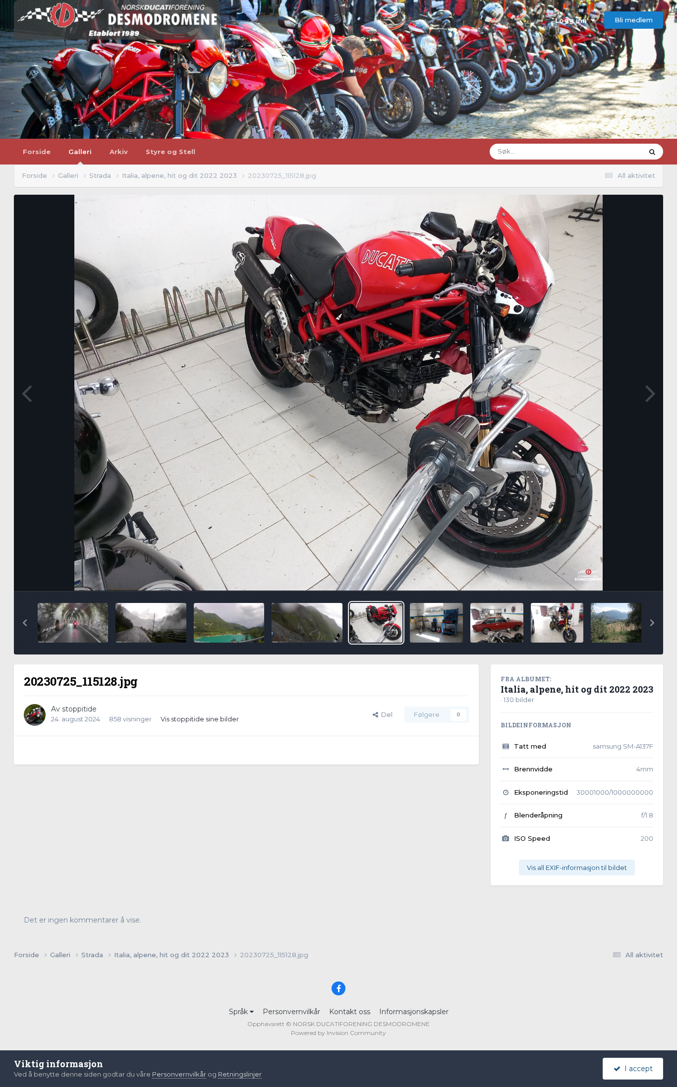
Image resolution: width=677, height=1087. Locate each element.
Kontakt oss (349, 1011)
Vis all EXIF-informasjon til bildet (577, 867)
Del (385, 714)
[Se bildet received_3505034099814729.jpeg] (73, 623)
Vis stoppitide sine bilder (200, 719)
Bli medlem (634, 20)
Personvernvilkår (291, 1011)
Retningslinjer (240, 1074)
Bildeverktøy (620, 573)
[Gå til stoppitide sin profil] (35, 715)
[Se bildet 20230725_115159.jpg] (496, 623)
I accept (637, 1068)
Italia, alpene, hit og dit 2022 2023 (577, 689)
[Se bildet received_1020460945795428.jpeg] (307, 623)
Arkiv (119, 152)
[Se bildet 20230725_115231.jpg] (557, 623)
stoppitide (79, 709)
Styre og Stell (170, 152)
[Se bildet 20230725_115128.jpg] (376, 623)
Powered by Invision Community (338, 1032)
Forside (37, 152)
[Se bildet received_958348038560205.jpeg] (229, 623)
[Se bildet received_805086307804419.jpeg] (150, 623)
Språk (239, 1011)
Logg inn (573, 20)
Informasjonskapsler (414, 1011)
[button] (25, 623)
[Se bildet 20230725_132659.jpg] (617, 623)
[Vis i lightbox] (338, 393)
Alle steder (613, 151)
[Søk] (652, 152)
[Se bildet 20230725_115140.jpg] (436, 623)
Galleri (80, 152)
